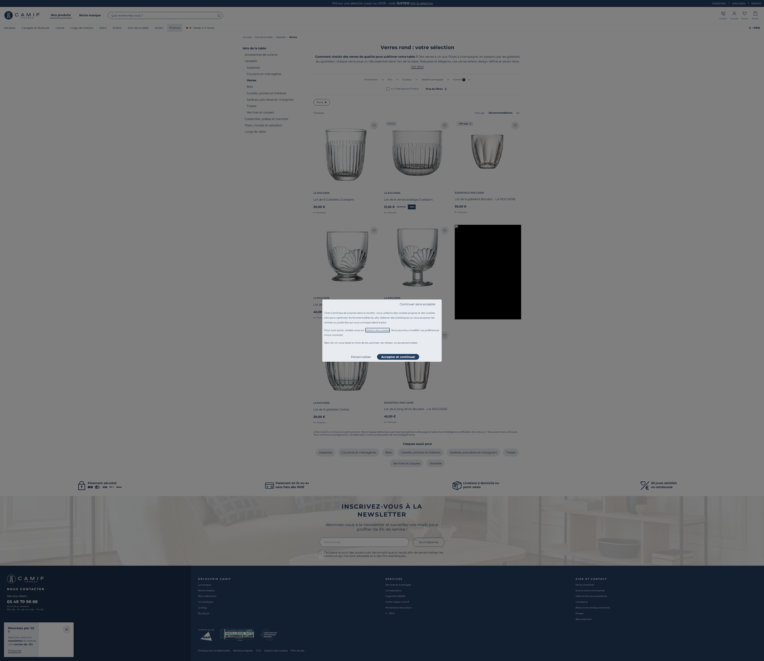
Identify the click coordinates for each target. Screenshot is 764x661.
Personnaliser (361, 357)
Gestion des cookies (377, 330)
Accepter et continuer (398, 357)
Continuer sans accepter (418, 304)
